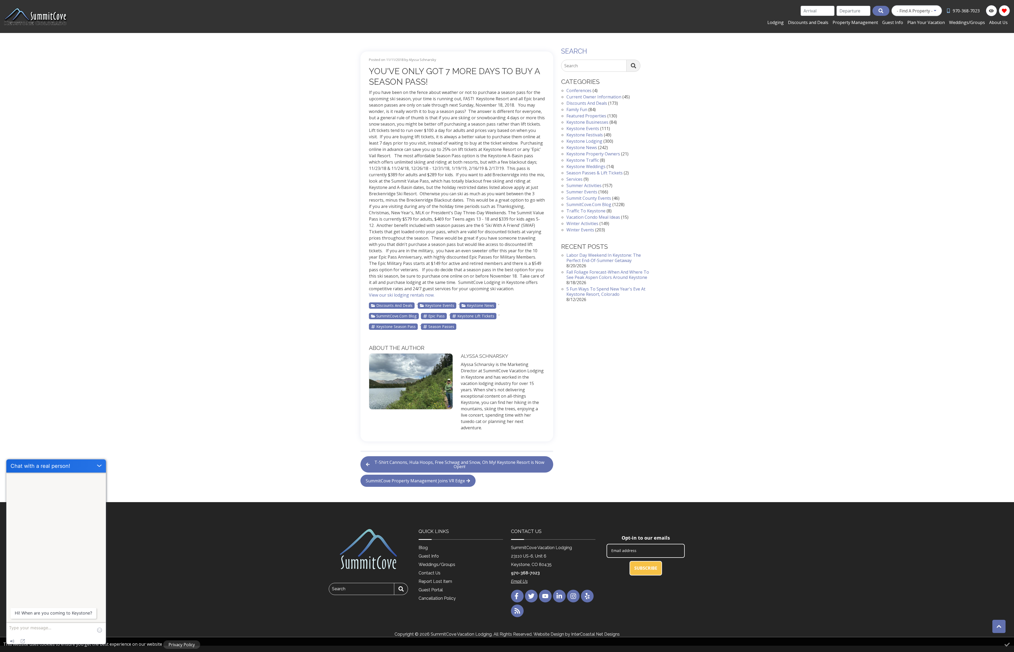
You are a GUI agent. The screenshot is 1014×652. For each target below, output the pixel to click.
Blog (423, 547)
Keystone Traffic (582, 160)
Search (571, 66)
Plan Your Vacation (926, 22)
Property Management (855, 22)
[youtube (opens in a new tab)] (545, 596)
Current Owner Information (593, 97)
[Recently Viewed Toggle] (991, 10)
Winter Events (580, 230)
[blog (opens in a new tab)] (517, 611)
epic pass (436, 315)
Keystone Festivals (584, 135)
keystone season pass (396, 326)
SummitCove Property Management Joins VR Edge (415, 481)
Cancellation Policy (437, 598)
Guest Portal (431, 589)
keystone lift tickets (475, 315)
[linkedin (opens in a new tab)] (559, 596)
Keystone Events (439, 305)
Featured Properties (586, 116)
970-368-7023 (525, 572)
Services (574, 179)
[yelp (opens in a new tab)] (587, 596)
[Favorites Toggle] (1004, 10)
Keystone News (480, 305)
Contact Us (429, 572)
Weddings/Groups (967, 22)
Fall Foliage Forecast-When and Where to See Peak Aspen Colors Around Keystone (607, 274)
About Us (998, 22)
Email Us (519, 581)
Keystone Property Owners (593, 154)
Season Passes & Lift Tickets (594, 173)
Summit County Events (588, 198)
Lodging (775, 22)
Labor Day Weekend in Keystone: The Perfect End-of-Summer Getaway (603, 257)
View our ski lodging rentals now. (401, 295)
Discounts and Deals (808, 22)
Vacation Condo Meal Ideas (593, 217)
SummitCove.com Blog (396, 315)
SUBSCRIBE (645, 568)
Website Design (548, 634)
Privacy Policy (181, 645)
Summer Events (581, 192)
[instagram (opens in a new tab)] (573, 596)
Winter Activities (582, 223)
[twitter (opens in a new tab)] (531, 596)
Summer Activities (584, 185)
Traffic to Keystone (585, 211)
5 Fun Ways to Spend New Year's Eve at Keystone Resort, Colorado (605, 291)
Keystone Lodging (584, 141)
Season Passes (441, 326)
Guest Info (892, 22)
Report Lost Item (435, 581)
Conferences (579, 90)
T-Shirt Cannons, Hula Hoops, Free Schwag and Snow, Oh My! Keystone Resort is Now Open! (459, 464)
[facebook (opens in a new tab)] (517, 596)
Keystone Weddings (585, 166)
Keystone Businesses (587, 122)
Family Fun (576, 109)
